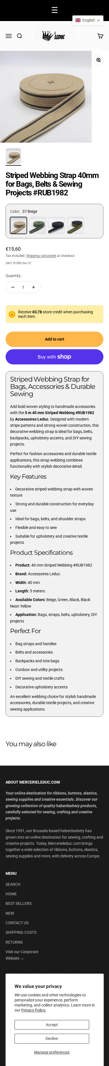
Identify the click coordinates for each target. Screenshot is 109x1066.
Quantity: (14, 275)
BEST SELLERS (19, 903)
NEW (10, 913)
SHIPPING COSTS (21, 932)
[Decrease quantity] (13, 287)
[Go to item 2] (13, 157)
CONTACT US (17, 923)
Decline (52, 1038)
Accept (52, 1024)
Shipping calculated (41, 256)
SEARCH (13, 884)
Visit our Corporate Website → (22, 954)
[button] (88, 20)
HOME (11, 894)
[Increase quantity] (34, 287)
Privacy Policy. (33, 1010)
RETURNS (14, 942)
